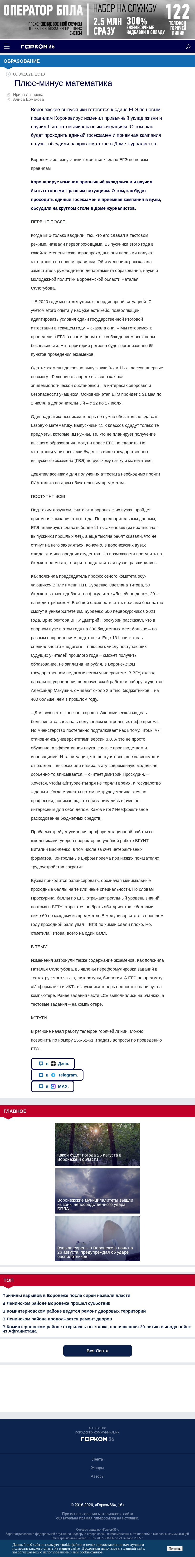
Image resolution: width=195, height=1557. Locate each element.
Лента (97, 1459)
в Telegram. (62, 1075)
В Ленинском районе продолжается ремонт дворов (57, 1319)
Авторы (97, 1476)
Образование (22, 61)
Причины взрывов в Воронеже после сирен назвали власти (66, 1295)
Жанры (97, 1468)
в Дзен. (57, 1063)
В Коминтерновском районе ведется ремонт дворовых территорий (74, 1311)
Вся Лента (97, 1350)
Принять (175, 1548)
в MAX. (57, 1086)
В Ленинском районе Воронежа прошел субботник (56, 1303)
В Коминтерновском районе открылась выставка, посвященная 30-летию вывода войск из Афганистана (96, 1329)
